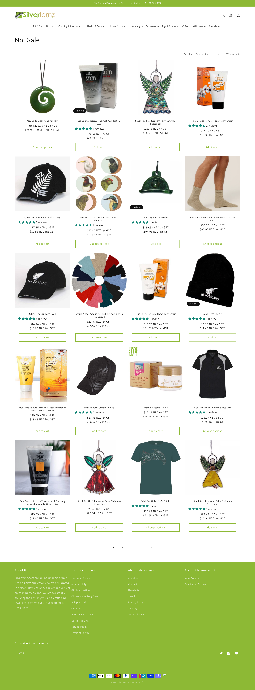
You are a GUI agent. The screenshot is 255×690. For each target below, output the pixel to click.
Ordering (76, 608)
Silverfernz (122, 682)
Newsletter (134, 590)
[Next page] (151, 547)
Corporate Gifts (80, 620)
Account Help (79, 584)
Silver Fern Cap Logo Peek (42, 314)
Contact (132, 584)
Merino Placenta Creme (156, 407)
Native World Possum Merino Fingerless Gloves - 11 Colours (99, 315)
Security (132, 608)
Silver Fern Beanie (212, 314)
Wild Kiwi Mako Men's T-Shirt (156, 501)
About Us (133, 577)
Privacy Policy (135, 602)
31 (141, 547)
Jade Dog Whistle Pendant (155, 217)
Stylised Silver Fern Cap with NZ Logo (42, 217)
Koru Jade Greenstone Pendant (42, 121)
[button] (223, 15)
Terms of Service (80, 632)
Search (132, 596)
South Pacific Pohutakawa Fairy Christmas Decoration (99, 503)
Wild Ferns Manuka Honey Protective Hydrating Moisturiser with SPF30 (42, 409)
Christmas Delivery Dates (85, 596)
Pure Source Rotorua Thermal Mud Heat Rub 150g (99, 122)
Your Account (192, 577)
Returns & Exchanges (83, 614)
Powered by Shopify (135, 682)
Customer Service (81, 577)
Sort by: (188, 54)
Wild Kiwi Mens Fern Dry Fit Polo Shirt (213, 407)
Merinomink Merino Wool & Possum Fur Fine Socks (212, 219)
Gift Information (80, 590)
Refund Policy (79, 626)
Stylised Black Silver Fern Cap (99, 407)
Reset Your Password (196, 584)
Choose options (42, 147)
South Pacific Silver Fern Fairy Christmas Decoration (156, 122)
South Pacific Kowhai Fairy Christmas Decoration (213, 503)
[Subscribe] (73, 653)
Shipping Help (79, 602)
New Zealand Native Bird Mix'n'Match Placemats (99, 219)
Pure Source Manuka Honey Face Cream (156, 314)
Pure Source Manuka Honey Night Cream (212, 121)
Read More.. (22, 608)
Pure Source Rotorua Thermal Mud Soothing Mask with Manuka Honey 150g (42, 503)
